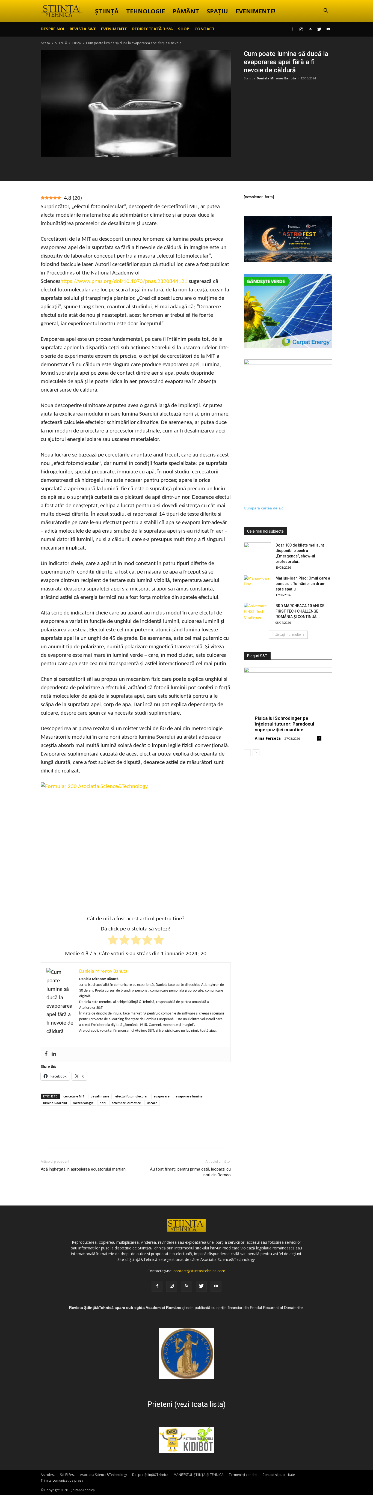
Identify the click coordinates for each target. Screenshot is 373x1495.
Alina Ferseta (268, 738)
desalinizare (100, 1096)
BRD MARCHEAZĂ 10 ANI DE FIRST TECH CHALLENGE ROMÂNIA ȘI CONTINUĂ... (300, 611)
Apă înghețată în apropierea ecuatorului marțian (83, 1169)
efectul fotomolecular (131, 1096)
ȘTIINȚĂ (107, 11)
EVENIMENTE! (256, 11)
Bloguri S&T (257, 656)
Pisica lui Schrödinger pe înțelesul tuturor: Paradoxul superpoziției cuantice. (284, 723)
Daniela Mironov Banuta (276, 78)
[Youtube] (328, 29)
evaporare (162, 1096)
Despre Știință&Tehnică (150, 1474)
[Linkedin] (53, 1054)
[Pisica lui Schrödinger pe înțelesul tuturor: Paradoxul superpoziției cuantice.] (288, 699)
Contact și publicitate (278, 1474)
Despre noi (52, 28)
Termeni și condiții (243, 1474)
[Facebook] (292, 29)
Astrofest (48, 1474)
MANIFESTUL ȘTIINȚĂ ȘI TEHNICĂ (199, 1474)
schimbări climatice (126, 1103)
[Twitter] (319, 29)
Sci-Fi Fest (67, 1474)
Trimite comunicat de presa (62, 1480)
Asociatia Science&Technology (103, 1474)
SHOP (183, 28)
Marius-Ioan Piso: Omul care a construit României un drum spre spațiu (303, 583)
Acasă (45, 43)
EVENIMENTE (114, 28)
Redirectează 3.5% (152, 28)
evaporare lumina (189, 1096)
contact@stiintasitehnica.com (199, 1270)
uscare (152, 1103)
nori (103, 1103)
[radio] (113, 941)
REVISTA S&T (83, 28)
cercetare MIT (74, 1096)
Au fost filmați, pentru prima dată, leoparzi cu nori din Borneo (190, 1172)
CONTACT (204, 28)
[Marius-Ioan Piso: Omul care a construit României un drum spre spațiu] (257, 585)
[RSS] (310, 29)
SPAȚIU (217, 11)
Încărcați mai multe (286, 634)
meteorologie (83, 1103)
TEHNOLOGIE (145, 11)
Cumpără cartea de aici (264, 508)
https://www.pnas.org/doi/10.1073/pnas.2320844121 (123, 281)
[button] (325, 11)
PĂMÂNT (186, 11)
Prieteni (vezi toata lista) (186, 1404)
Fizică (76, 43)
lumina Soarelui (55, 1103)
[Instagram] (301, 29)
